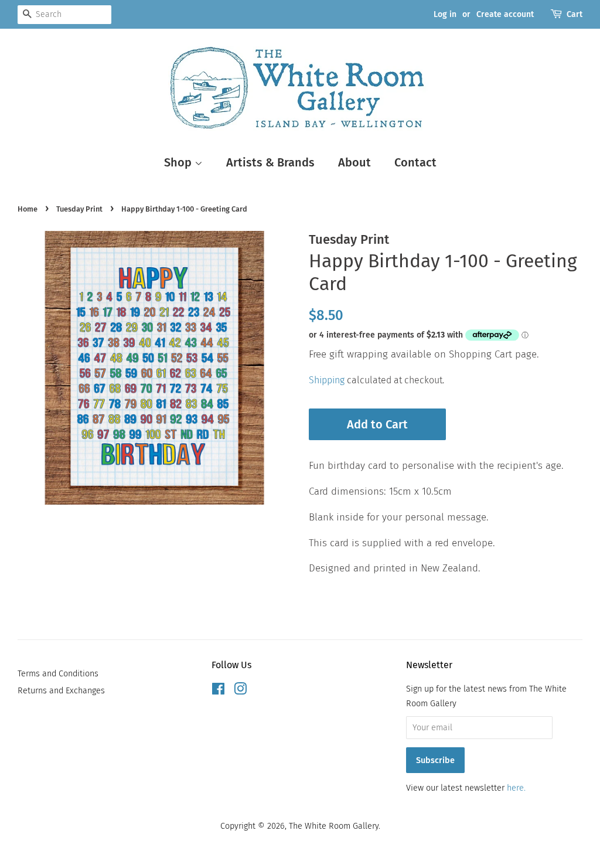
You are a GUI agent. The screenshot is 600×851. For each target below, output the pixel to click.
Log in (445, 14)
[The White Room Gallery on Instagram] (240, 691)
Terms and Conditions (58, 673)
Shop (179, 162)
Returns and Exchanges (61, 690)
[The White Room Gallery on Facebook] (218, 691)
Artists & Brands (270, 162)
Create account (505, 14)
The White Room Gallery (334, 826)
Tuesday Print (79, 209)
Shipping (327, 380)
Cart (574, 14)
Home (28, 209)
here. (516, 787)
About (354, 162)
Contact (415, 162)
